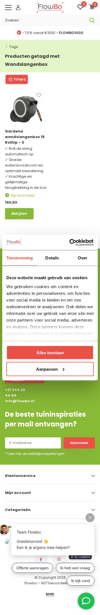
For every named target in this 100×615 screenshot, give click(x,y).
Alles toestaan (50, 352)
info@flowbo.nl (16, 401)
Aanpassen (47, 368)
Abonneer (79, 442)
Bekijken (19, 213)
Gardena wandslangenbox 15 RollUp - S (25, 137)
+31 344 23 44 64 (15, 392)
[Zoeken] (92, 20)
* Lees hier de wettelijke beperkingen (34, 453)
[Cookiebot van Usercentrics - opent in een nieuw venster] (71, 242)
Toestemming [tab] (19, 257)
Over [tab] (82, 257)
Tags (13, 46)
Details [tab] (52, 257)
